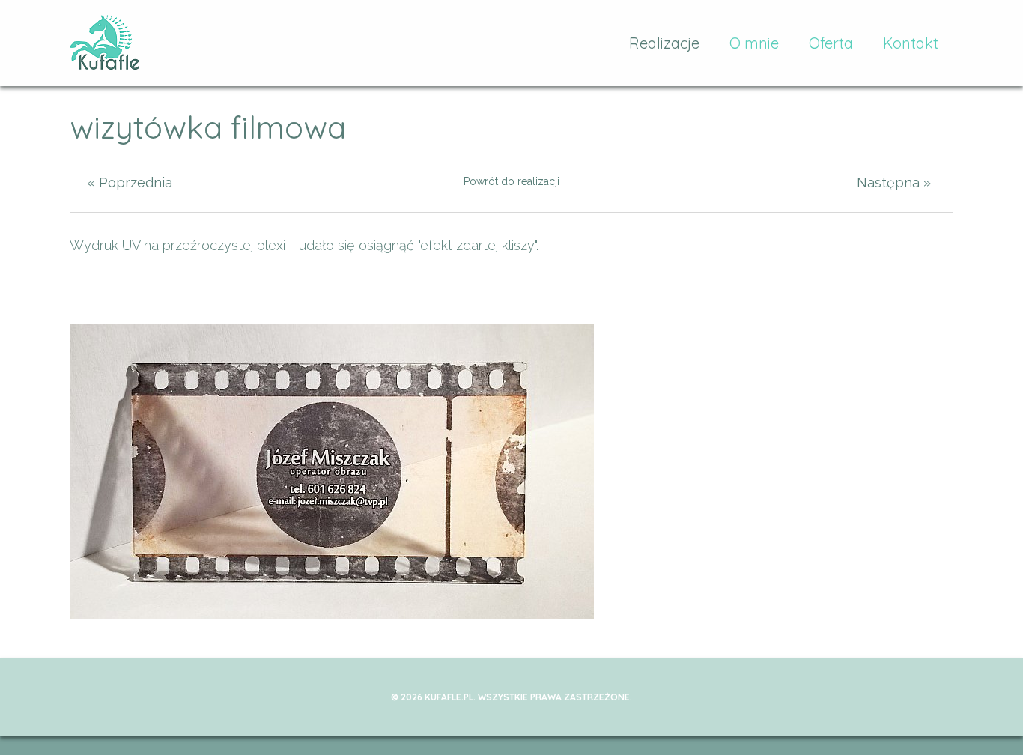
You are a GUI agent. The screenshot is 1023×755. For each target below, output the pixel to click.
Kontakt (910, 43)
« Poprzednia (129, 182)
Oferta (831, 43)
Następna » (894, 182)
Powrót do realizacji (511, 181)
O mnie (754, 43)
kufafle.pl (105, 43)
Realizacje (664, 43)
